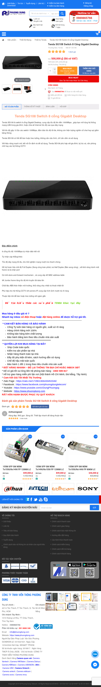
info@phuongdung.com (19, 632)
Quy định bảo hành (11, 535)
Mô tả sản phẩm (12, 107)
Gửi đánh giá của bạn (40, 406)
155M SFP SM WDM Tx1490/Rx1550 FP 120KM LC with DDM (50, 468)
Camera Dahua (33, 661)
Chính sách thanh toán (61, 521)
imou (25, 674)
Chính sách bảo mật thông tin (64, 531)
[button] (67, 71)
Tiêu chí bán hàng (10, 531)
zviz (12, 674)
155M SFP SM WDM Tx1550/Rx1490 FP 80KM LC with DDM (81, 468)
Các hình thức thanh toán (62, 540)
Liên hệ (41, 3)
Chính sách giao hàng (60, 526)
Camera (6, 671)
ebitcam (27, 671)
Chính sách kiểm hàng (61, 544)
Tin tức (20, 3)
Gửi (94, 508)
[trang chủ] (3, 39)
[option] (22, 63)
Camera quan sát (24, 658)
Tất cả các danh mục (39, 13)
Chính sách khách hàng (61, 554)
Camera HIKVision (18, 661)
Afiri (37, 664)
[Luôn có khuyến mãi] (31, 19)
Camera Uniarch (22, 668)
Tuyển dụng (30, 3)
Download (11, 5)
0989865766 (59, 92)
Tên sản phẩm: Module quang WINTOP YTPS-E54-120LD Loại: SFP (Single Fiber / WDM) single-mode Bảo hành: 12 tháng (15, 442)
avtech (12, 671)
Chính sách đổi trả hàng (61, 549)
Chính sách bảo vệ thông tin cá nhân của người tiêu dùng (24, 545)
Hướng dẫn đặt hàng (60, 535)
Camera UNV (8, 668)
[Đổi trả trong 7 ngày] (53, 25)
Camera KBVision (9, 664)
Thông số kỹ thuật (32, 106)
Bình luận (50, 106)
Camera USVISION (26, 664)
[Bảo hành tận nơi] (30, 25)
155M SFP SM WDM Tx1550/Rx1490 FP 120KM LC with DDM (17, 468)
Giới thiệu (11, 3)
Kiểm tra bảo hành (56, 3)
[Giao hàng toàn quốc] (53, 20)
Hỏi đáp (63, 106)
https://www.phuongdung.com (22, 635)
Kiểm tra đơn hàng (56, 6)
